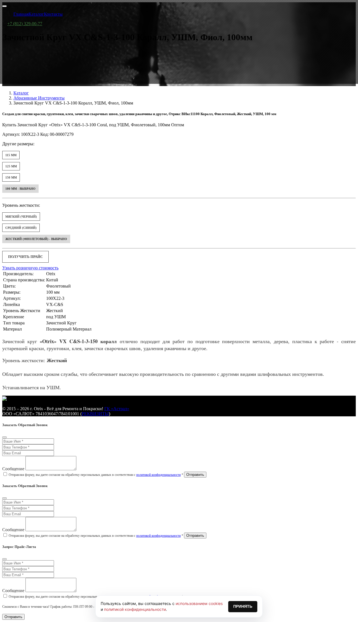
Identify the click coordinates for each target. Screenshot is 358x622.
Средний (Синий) (21, 227)
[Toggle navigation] (4, 6)
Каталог (21, 93)
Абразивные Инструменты (39, 98)
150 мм (11, 177)
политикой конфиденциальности (158, 475)
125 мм (11, 166)
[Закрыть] (4, 437)
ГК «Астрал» (116, 408)
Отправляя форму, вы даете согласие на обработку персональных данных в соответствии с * (96, 475)
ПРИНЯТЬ (242, 606)
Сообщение (13, 468)
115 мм (11, 155)
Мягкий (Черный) (21, 216)
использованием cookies (199, 603)
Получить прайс (25, 257)
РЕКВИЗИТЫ (95, 413)
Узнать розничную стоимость (30, 267)
